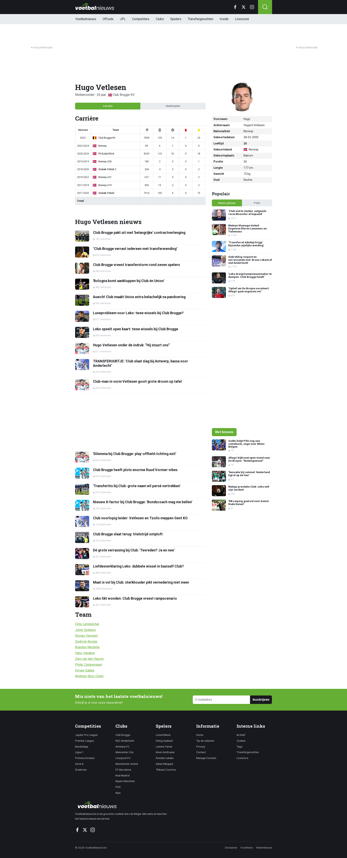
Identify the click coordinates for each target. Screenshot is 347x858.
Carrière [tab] (107, 105)
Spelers (175, 19)
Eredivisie (81, 769)
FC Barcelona (123, 769)
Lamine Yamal (164, 746)
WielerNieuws (264, 847)
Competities (140, 19)
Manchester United (126, 763)
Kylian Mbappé (164, 763)
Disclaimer (231, 847)
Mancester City (124, 752)
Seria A (79, 763)
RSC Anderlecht (124, 740)
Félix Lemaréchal (87, 624)
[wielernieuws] (123, 804)
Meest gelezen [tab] (227, 203)
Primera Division (85, 758)
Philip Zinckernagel (88, 665)
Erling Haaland (164, 740)
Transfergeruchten (200, 19)
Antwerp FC (122, 746)
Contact (201, 752)
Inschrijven (261, 700)
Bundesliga (81, 746)
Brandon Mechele (87, 647)
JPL (123, 19)
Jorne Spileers (85, 630)
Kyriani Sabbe (84, 670)
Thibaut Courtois (166, 769)
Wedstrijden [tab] (173, 105)
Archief (241, 734)
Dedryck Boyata (86, 641)
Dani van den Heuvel (89, 659)
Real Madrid (122, 775)
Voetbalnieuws (85, 19)
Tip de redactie (205, 740)
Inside (224, 19)
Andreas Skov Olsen (89, 676)
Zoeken (241, 740)
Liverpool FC (123, 758)
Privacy (200, 746)
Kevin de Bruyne (165, 752)
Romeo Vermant (86, 636)
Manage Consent (206, 758)
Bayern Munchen (125, 781)
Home (199, 734)
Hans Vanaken (85, 653)
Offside (108, 19)
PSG (118, 786)
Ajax (118, 792)
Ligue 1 (79, 752)
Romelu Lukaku (165, 758)
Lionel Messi (163, 734)
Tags (239, 746)
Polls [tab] (257, 203)
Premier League (84, 740)
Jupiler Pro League (86, 734)
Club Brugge (122, 734)
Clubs (160, 19)
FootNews (247, 847)
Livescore (242, 19)
